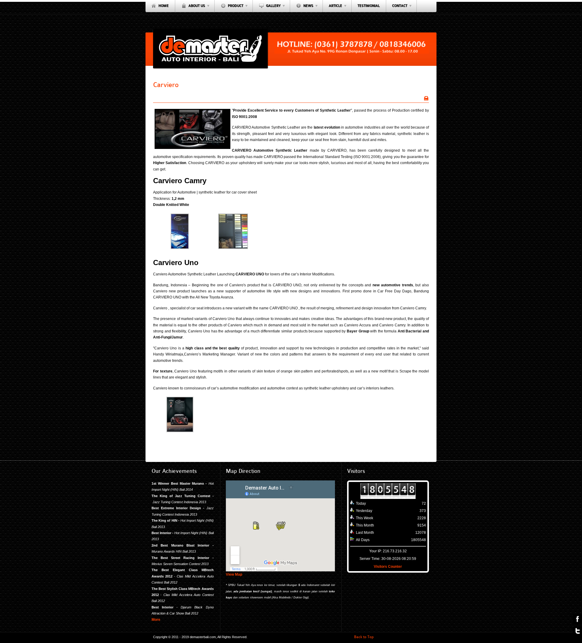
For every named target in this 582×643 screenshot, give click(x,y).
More (156, 620)
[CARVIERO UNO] (179, 431)
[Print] (426, 98)
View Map (234, 574)
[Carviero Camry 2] (233, 248)
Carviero (166, 85)
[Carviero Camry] (180, 248)
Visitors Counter (388, 566)
